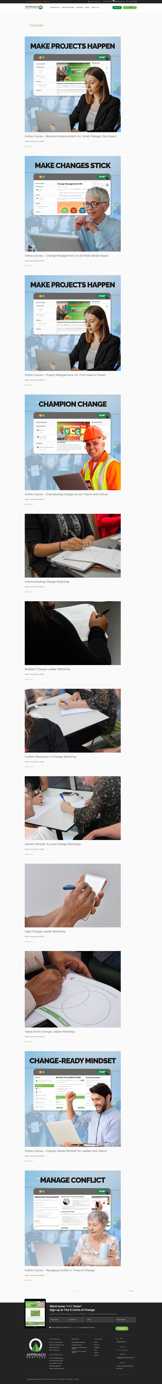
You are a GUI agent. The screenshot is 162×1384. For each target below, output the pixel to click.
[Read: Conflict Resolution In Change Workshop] (73, 720)
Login (131, 7)
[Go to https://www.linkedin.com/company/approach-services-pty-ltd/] (34, 1364)
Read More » (29, 146)
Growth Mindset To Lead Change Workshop (53, 844)
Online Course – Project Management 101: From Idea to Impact (65, 375)
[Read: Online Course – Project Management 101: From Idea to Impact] (73, 323)
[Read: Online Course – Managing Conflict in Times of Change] (73, 1218)
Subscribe (122, 1328)
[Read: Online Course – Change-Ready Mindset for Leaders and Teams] (73, 1099)
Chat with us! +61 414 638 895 (120, 1)
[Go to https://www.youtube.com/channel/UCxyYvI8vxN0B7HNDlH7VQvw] (38, 1364)
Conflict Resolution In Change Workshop (50, 756)
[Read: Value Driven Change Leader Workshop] (73, 989)
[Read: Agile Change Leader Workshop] (73, 895)
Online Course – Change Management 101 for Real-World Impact (66, 255)
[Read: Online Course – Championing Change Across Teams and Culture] (73, 442)
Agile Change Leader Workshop (45, 931)
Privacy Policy (74, 1327)
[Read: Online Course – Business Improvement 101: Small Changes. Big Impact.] (73, 84)
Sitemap (77, 1379)
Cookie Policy (69, 1379)
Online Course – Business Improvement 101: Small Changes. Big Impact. (71, 136)
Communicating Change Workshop (47, 581)
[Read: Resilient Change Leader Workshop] (73, 633)
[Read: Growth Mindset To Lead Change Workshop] (73, 808)
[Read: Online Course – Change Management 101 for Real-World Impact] (73, 203)
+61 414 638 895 (123, 1350)
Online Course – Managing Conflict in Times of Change (60, 1270)
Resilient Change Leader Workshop (47, 669)
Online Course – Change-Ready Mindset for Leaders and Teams (66, 1151)
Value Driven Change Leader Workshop (50, 1031)
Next (132, 1291)
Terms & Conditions (52, 1379)
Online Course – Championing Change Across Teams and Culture (66, 494)
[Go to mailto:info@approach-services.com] (126, 1356)
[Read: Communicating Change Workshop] (73, 546)
